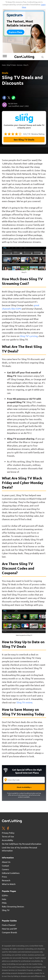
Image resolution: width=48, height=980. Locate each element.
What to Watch (8, 884)
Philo (4, 902)
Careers (5, 869)
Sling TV (5, 910)
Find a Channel (8, 925)
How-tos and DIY (9, 928)
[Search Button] (42, 56)
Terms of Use (8, 836)
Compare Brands (9, 932)
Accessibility (7, 840)
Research (6, 880)
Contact (5, 865)
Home (4, 65)
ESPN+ (5, 895)
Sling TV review (24, 702)
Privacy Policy (8, 832)
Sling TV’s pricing (29, 336)
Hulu (4, 899)
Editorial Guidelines (11, 873)
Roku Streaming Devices (13, 906)
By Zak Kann (12, 103)
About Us (6, 862)
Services (19, 65)
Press (4, 876)
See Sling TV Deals (24, 139)
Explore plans (15, 32)
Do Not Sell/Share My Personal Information (21, 843)
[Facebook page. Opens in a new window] (8, 829)
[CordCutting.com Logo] (24, 57)
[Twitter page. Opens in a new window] (3, 829)
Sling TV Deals (11, 65)
